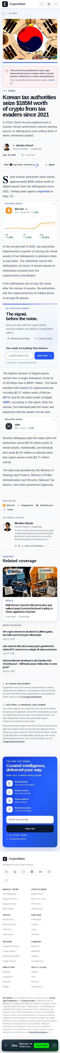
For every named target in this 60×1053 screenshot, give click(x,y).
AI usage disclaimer (31, 697)
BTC (7, 397)
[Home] (4, 13)
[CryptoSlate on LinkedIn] (40, 871)
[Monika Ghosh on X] (16, 546)
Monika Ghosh (24, 145)
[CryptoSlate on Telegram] (32, 871)
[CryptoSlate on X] (6, 871)
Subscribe (30, 829)
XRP (6, 402)
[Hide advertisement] (54, 1045)
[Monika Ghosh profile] (7, 526)
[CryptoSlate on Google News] (14, 871)
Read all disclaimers (38, 1032)
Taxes (12, 91)
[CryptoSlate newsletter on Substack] (23, 871)
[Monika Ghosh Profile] (7, 147)
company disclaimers (13, 741)
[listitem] (8, 505)
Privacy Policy (28, 1001)
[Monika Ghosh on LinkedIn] (19, 546)
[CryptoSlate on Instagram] (49, 871)
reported (43, 191)
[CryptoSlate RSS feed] (6, 880)
